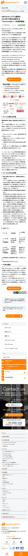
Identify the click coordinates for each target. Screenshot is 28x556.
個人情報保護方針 (6, 482)
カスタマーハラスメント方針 (8, 483)
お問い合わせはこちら (14, 79)
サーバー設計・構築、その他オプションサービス (11, 464)
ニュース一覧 (10, 316)
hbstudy (4, 494)
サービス (5, 449)
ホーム (4, 433)
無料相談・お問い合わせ (15, 415)
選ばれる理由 (6, 436)
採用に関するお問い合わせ (9, 517)
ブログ (4, 488)
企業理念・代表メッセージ (7, 474)
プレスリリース (5, 503)
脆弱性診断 (5, 460)
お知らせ (21, 25)
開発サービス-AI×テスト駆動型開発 (9, 462)
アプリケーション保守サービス (8, 466)
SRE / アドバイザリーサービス (8, 458)
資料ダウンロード (15, 405)
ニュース (14, 25)
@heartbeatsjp (7, 543)
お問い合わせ (6, 513)
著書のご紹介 (5, 478)
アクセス (4, 480)
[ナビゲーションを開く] (25, 2)
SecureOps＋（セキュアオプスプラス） (9, 442)
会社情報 (5, 472)
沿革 (3, 476)
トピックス (4, 505)
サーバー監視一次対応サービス (8, 451)
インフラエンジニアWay (7, 492)
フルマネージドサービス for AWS (8, 444)
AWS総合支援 (6, 440)
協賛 (3, 501)
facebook (21, 543)
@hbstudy (14, 543)
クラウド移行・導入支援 (7, 455)
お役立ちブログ (5, 491)
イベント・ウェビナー (6, 507)
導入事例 (5, 468)
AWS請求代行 (5, 446)
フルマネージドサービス (7, 453)
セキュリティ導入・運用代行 (7, 456)
